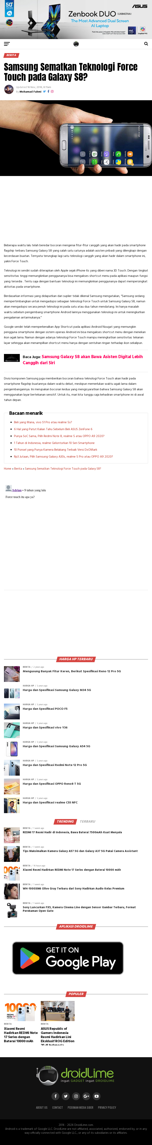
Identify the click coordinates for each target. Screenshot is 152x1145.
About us (42, 1107)
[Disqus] (76, 532)
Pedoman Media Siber (80, 1107)
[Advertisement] (76, 209)
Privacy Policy (107, 1107)
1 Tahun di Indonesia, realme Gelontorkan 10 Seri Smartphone (54, 443)
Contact (57, 1107)
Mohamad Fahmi (30, 92)
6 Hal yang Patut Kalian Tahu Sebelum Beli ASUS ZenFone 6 (53, 429)
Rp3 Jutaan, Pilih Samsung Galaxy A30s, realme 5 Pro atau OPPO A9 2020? (63, 456)
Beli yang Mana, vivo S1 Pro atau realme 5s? (43, 422)
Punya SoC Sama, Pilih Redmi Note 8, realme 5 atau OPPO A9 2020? (59, 436)
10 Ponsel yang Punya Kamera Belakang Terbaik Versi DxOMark (55, 449)
